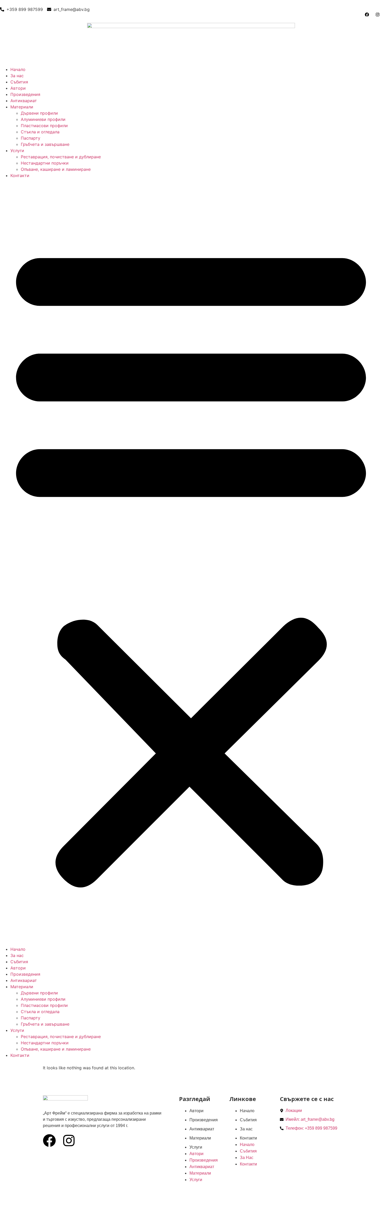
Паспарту (30, 138)
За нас (17, 75)
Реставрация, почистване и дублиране (61, 156)
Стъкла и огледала (40, 131)
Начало (17, 69)
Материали (21, 106)
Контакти (19, 175)
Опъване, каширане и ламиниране (56, 169)
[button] (191, 562)
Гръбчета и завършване (45, 144)
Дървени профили (39, 113)
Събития (19, 81)
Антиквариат (23, 100)
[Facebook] (49, 1140)
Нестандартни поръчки (45, 163)
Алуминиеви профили (43, 119)
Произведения (25, 94)
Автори (18, 88)
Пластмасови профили (44, 125)
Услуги (17, 150)
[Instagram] (68, 1140)
